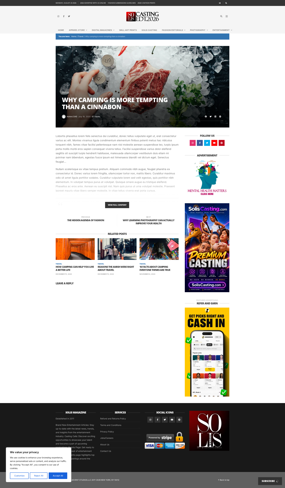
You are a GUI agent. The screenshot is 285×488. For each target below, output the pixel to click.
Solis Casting (149, 30)
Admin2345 (72, 116)
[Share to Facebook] (206, 116)
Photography (197, 30)
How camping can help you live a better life (75, 268)
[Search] (226, 3)
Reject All (38, 475)
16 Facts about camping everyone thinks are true (155, 268)
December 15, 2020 (64, 274)
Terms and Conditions (110, 425)
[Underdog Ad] (207, 352)
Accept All (58, 475)
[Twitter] (69, 16)
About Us (104, 444)
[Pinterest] (222, 143)
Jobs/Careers (106, 438)
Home (61, 30)
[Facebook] (63, 16)
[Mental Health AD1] (207, 178)
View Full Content (117, 205)
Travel (80, 36)
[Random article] (220, 3)
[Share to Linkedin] (215, 116)
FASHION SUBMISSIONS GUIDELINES (122, 3)
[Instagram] (58, 16)
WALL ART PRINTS (128, 30)
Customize (19, 475)
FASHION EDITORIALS (172, 30)
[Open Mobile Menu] (226, 16)
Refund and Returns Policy (113, 418)
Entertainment (221, 30)
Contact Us (105, 451)
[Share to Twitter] (210, 116)
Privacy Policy (107, 431)
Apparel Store (77, 30)
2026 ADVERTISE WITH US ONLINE (93, 3)
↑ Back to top (223, 480)
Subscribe (268, 481)
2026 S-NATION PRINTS (146, 3)
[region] (38, 464)
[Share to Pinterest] (220, 116)
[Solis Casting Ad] (207, 247)
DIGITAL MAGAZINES (102, 30)
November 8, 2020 (147, 274)
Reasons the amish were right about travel (116, 268)
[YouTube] (214, 143)
